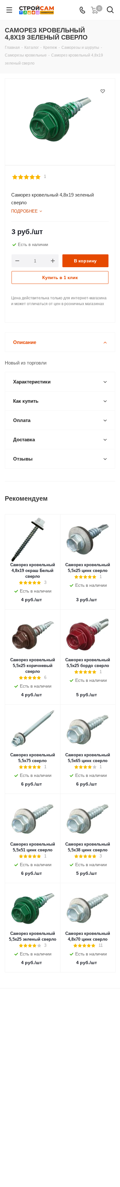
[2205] (60, 119)
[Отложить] (102, 91)
